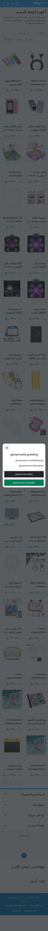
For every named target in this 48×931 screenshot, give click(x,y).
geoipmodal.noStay (24, 474)
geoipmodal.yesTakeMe (24, 482)
